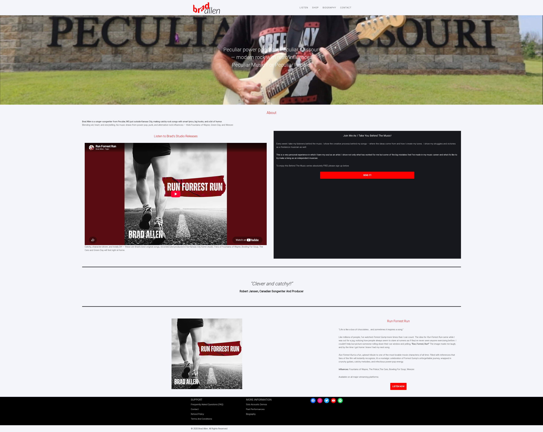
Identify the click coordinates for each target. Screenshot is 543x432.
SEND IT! (367, 175)
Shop (315, 7)
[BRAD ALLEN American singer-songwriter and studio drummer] (206, 8)
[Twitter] (326, 400)
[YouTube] (333, 400)
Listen (304, 7)
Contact (346, 7)
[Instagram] (319, 400)
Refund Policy (197, 414)
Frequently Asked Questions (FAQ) (207, 404)
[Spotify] (340, 400)
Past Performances (255, 409)
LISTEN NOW (398, 386)
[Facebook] (313, 400)
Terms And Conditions (201, 419)
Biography (329, 7)
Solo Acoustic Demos (256, 404)
